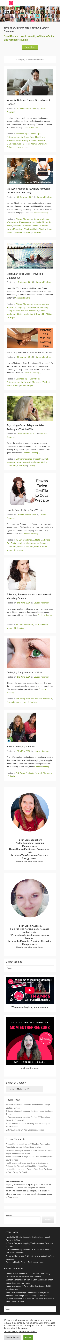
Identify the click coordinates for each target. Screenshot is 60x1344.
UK (35, 314)
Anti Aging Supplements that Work (24, 672)
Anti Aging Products (25, 698)
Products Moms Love (16, 702)
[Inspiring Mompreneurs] (30, 14)
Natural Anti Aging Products (21, 746)
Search (9, 1215)
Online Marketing (14, 229)
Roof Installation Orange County (19, 1163)
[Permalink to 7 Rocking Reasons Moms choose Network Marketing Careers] (30, 575)
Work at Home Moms (27, 144)
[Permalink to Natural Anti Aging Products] (30, 727)
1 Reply (11, 317)
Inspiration (11, 307)
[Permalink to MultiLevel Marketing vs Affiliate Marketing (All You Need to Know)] (30, 171)
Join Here (30, 47)
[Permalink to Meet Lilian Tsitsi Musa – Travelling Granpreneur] (30, 256)
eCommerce (12, 222)
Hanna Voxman (12, 1157)
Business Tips (22, 133)
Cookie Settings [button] (13, 1337)
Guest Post (29, 137)
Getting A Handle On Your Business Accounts (25, 1130)
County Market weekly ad (16, 1144)
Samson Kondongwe (14, 1150)
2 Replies (36, 232)
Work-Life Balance (22, 232)
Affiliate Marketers (24, 219)
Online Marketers (40, 225)
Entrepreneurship (15, 137)
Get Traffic (11, 543)
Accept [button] (28, 1337)
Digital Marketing (41, 219)
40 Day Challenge (24, 540)
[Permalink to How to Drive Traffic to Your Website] (30, 490)
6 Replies (18, 550)
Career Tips (35, 133)
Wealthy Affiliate (31, 229)
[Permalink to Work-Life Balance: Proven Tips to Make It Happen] (30, 82)
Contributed (35, 379)
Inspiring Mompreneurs (28, 543)
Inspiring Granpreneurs (28, 307)
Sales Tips (22, 465)
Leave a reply (22, 147)
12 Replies (19, 628)
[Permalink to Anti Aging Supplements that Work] (30, 653)
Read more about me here (29, 861)
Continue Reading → (31, 127)
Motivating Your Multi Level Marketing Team (29, 352)
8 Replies (32, 702)
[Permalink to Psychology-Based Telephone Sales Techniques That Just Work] (30, 408)
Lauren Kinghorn (45, 197)
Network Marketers (22, 225)
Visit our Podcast (29, 1068)
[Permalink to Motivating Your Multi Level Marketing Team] (30, 338)
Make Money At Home (26, 140)
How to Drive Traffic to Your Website (25, 510)
